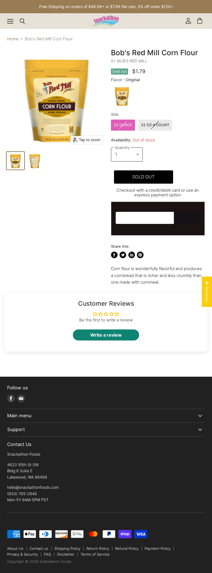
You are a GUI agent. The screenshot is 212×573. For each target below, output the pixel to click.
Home (13, 38)
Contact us (39, 548)
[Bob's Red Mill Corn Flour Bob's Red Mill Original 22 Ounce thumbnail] (15, 161)
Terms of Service (95, 554)
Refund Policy (127, 548)
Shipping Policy (67, 548)
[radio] (122, 96)
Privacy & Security (22, 554)
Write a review (106, 335)
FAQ (47, 554)
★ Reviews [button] (207, 291)
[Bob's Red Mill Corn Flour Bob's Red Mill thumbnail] (35, 161)
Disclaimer (66, 554)
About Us (15, 548)
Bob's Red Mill (132, 61)
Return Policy (97, 548)
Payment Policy (158, 548)
